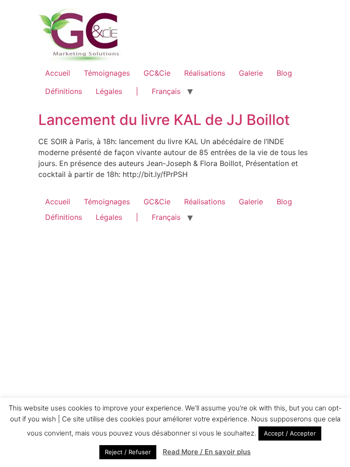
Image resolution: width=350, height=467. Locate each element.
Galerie (251, 73)
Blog (284, 73)
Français (166, 91)
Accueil (57, 73)
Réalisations (204, 73)
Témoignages (107, 73)
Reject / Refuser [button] (128, 452)
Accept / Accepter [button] (290, 433)
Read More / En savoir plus (207, 451)
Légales (109, 91)
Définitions (63, 91)
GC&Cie (157, 73)
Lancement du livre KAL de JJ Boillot (164, 120)
